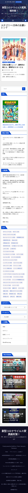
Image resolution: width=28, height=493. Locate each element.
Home (6, 451)
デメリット (17, 265)
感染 (5, 291)
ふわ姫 (13, 248)
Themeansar (14, 448)
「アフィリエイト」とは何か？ (16, 451)
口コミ (21, 288)
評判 (12, 296)
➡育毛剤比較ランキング (21, 455)
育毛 (19, 293)
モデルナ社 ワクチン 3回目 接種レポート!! (13, 364)
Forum (4, 187)
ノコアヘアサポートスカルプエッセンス (13, 274)
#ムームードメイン (9, 237)
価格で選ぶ (6, 221)
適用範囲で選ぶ (7, 202)
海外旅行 (12, 293)
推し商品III (4, 62)
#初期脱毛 (20, 237)
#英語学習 (6, 240)
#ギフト (16, 231)
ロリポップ (7, 288)
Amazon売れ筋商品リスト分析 (12, 462)
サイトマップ (14, 469)
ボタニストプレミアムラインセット (12, 282)
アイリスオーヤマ (8, 251)
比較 (5, 293)
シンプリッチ (7, 262)
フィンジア (7, 279)
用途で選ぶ (6, 218)
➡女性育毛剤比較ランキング (8, 455)
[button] (23, 20)
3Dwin (14, 240)
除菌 (18, 296)
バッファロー (7, 276)
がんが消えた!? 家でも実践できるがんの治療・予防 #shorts (13, 416)
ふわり (6, 248)
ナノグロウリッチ (8, 271)
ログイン (5, 330)
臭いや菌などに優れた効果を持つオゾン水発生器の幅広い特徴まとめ (14, 485)
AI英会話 (6, 243)
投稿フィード (6, 334)
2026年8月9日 (8, 384)
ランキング (7, 285)
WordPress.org (7, 342)
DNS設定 (14, 243)
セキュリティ (7, 265)
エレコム (6, 257)
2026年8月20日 (9, 367)
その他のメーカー (17, 245)
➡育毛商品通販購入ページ (14, 459)
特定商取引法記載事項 (11, 480)
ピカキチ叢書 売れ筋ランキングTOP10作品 (11, 473)
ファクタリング (18, 276)
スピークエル (17, 262)
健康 (14, 288)
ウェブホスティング (9, 254)
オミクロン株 (15, 257)
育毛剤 (6, 296)
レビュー (15, 285)
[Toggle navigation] (13, 20)
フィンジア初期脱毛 (18, 279)
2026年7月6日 (8, 401)
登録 (4, 326)
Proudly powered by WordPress (10, 446)
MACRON (6, 245)
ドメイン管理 (17, 268)
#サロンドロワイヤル (9, 234)
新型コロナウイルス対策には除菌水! (14, 476)
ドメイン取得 (7, 268)
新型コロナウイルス (16, 291)
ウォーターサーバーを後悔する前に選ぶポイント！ (14, 466)
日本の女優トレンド (11, 62)
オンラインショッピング (10, 260)
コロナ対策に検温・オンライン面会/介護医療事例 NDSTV (13, 382)
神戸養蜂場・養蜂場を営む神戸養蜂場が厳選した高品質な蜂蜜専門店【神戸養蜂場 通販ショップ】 (13, 182)
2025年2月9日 (7, 70)
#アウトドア (7, 231)
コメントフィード (7, 338)
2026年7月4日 (8, 418)
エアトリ (20, 254)
